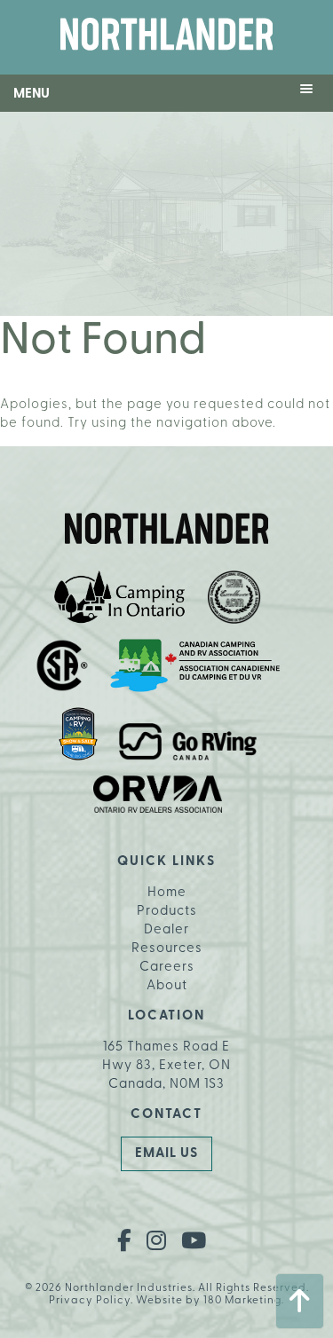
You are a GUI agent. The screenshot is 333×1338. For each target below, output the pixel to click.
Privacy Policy (90, 1300)
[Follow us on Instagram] (157, 1242)
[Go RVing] (188, 745)
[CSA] (62, 668)
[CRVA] (234, 600)
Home (166, 893)
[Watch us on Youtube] (194, 1242)
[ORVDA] (157, 797)
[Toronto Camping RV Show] (78, 737)
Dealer (166, 930)
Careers (166, 967)
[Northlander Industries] (167, 37)
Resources (166, 949)
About (167, 986)
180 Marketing (242, 1300)
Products (167, 911)
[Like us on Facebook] (124, 1242)
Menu (31, 94)
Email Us (166, 1154)
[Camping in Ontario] (120, 600)
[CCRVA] (195, 668)
